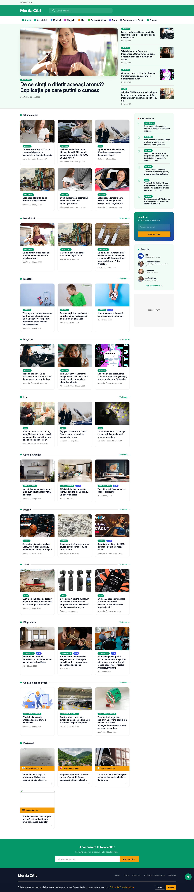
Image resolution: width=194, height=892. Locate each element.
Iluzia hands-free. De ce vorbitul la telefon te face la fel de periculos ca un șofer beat (138, 35)
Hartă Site (172, 875)
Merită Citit (42, 20)
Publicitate (136, 875)
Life (83, 20)
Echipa (126, 875)
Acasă (28, 20)
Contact (153, 20)
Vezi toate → (124, 218)
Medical (57, 20)
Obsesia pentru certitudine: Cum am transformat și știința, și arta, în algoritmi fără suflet (138, 76)
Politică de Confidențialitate (154, 875)
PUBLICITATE (154, 310)
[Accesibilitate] (188, 876)
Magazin (71, 20)
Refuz (159, 887)
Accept (171, 887)
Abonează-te (154, 234)
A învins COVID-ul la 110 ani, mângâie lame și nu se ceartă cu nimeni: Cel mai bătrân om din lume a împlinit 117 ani (139, 96)
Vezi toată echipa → (154, 285)
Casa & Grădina (98, 20)
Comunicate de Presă (133, 20)
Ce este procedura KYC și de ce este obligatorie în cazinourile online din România (157, 201)
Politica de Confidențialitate (122, 887)
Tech (114, 20)
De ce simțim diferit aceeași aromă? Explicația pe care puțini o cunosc (62, 87)
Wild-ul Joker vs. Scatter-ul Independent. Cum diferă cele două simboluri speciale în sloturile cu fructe (138, 55)
